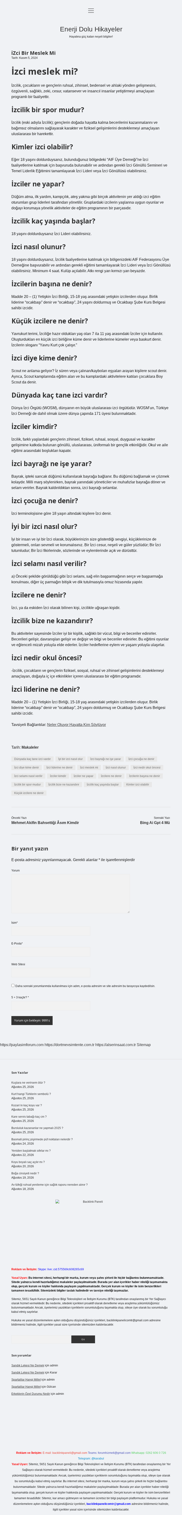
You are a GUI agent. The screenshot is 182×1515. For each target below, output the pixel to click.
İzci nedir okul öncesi (146, 767)
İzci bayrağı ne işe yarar (105, 759)
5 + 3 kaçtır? (20, 997)
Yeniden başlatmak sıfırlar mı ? (31, 1150)
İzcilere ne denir (111, 776)
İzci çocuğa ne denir (141, 759)
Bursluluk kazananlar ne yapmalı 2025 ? (37, 1128)
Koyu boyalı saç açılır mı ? (28, 1162)
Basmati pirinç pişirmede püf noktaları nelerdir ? (42, 1139)
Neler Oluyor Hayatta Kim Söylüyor (76, 725)
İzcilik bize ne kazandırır (63, 784)
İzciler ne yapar (83, 776)
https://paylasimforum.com (22, 1045)
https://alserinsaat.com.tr (115, 1045)
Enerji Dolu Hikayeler (91, 29)
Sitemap (144, 1045)
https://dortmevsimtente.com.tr (69, 1045)
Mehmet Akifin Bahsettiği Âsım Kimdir (45, 823)
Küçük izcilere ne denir (29, 793)
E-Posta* (17, 943)
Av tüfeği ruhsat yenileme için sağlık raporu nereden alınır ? (49, 1184)
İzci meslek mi (89, 767)
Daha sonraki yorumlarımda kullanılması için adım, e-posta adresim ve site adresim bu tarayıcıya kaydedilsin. (85, 986)
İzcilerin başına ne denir (144, 776)
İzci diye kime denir (26, 767)
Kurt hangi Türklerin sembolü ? (31, 1094)
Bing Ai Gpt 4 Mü (155, 823)
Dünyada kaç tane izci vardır (32, 759)
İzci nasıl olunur (116, 767)
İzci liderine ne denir (59, 767)
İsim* (14, 922)
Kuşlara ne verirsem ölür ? (28, 1082)
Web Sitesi (18, 964)
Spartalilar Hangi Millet (26, 1379)
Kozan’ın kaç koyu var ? (26, 1105)
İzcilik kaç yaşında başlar (103, 784)
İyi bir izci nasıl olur (70, 759)
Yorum (15, 870)
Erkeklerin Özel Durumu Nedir (30, 1393)
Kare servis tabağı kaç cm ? (29, 1116)
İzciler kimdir (58, 776)
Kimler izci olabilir (137, 784)
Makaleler (30, 747)
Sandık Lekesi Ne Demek (27, 1365)
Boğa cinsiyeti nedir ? (25, 1173)
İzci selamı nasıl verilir (28, 776)
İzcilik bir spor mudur (27, 784)
